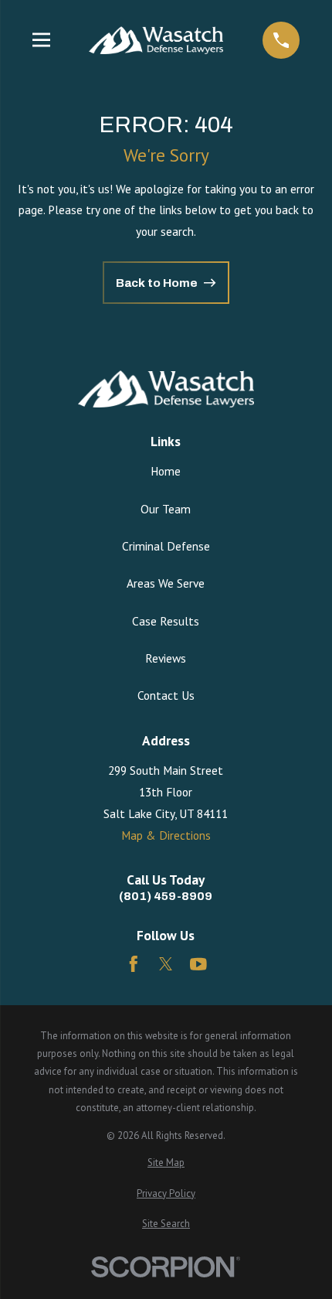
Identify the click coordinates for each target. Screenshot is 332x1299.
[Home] (156, 40)
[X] (166, 964)
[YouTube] (198, 964)
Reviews (165, 658)
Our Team (166, 509)
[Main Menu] (41, 40)
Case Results (165, 621)
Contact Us (166, 695)
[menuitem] (166, 1162)
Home (166, 471)
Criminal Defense (166, 546)
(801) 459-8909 (165, 896)
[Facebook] (133, 964)
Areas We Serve (166, 583)
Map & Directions (166, 835)
